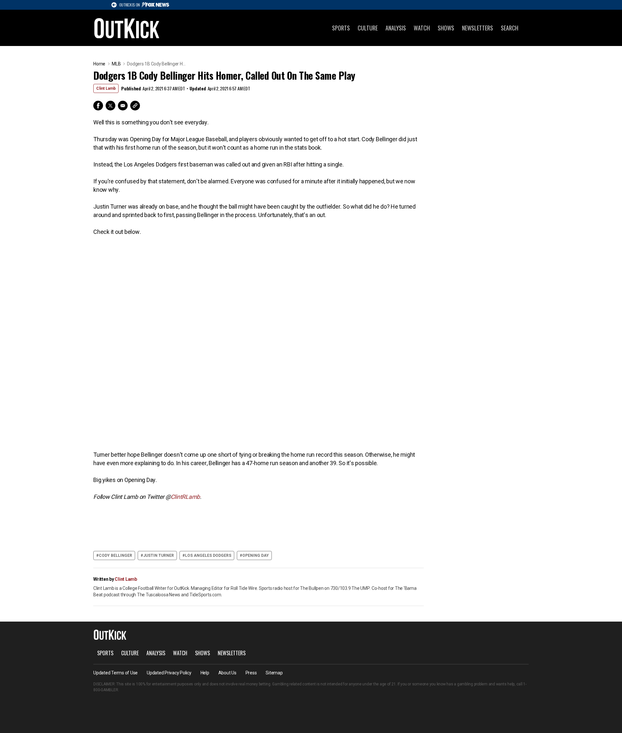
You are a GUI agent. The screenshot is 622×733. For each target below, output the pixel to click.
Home (99, 63)
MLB (116, 63)
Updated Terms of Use (115, 672)
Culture (368, 28)
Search (509, 28)
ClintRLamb (185, 496)
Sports (341, 28)
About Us (227, 672)
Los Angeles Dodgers (208, 555)
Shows (446, 28)
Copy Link (135, 105)
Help (205, 672)
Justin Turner (158, 555)
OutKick (127, 27)
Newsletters (477, 28)
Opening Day (255, 555)
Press (251, 672)
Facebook (98, 105)
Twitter (110, 105)
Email (123, 105)
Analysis (396, 28)
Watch (422, 28)
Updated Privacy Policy (169, 672)
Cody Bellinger (115, 555)
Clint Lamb (106, 88)
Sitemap (274, 672)
